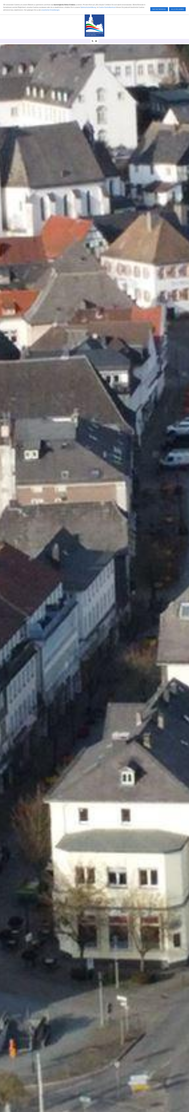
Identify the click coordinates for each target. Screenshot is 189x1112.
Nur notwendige (159, 9)
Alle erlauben (177, 9)
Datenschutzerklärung (88, 7)
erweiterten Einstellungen (50, 10)
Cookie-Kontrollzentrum (107, 7)
